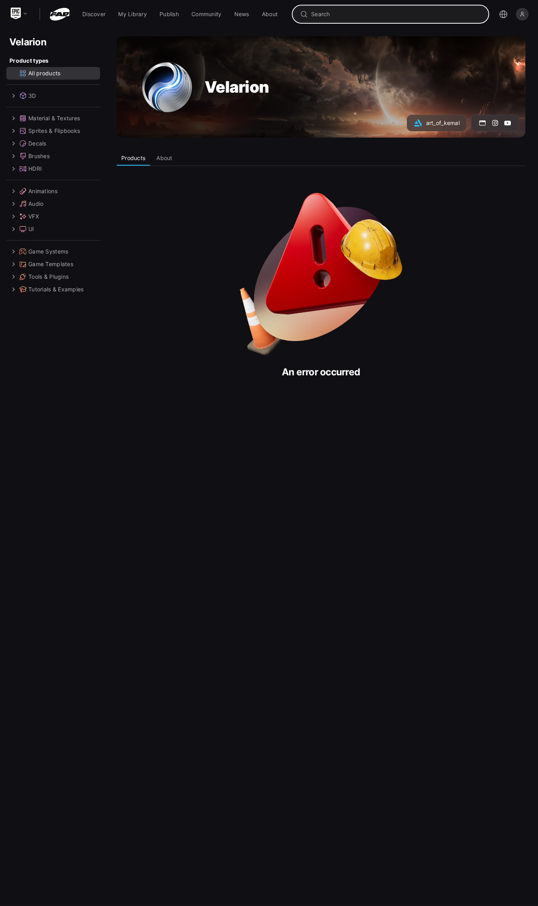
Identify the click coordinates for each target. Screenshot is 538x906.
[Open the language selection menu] (503, 14)
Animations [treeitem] (43, 191)
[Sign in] (522, 14)
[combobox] (396, 14)
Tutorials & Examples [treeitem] (56, 289)
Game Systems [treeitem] (48, 251)
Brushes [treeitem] (39, 156)
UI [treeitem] (31, 229)
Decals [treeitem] (37, 143)
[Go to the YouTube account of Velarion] (507, 123)
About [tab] (164, 158)
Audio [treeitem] (35, 203)
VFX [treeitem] (33, 216)
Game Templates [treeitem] (50, 264)
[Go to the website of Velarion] (482, 123)
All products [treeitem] (44, 73)
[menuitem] (94, 14)
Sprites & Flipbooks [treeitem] (54, 130)
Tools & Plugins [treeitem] (48, 276)
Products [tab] (133, 158)
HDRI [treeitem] (35, 168)
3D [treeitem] (32, 95)
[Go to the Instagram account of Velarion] (495, 123)
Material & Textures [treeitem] (54, 118)
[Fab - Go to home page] (60, 14)
